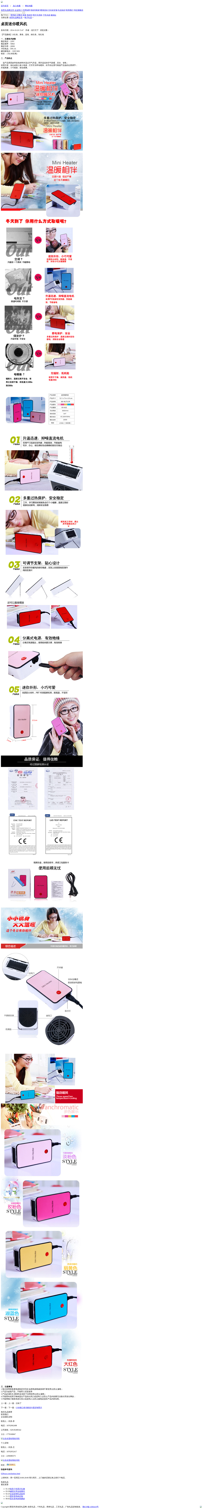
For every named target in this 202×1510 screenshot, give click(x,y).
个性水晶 (46, 15)
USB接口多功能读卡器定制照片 (29, 1408)
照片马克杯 (37, 15)
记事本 (19, 15)
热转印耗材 (35, 10)
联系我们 (69, 10)
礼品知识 (61, 10)
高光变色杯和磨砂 (17, 1499)
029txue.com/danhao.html (10, 1474)
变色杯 (13, 15)
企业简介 (18, 10)
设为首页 (4, 6)
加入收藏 (16, 6)
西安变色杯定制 (16, 1496)
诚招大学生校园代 (17, 1491)
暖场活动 (44, 10)
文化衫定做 (53, 10)
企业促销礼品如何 (17, 1494)
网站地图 (28, 6)
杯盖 (24, 15)
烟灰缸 (53, 15)
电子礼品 (28, 18)
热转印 (29, 15)
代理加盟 (26, 10)
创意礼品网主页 (7, 10)
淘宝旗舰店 (78, 10)
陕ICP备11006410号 (91, 1507)
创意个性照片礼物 (17, 1489)
